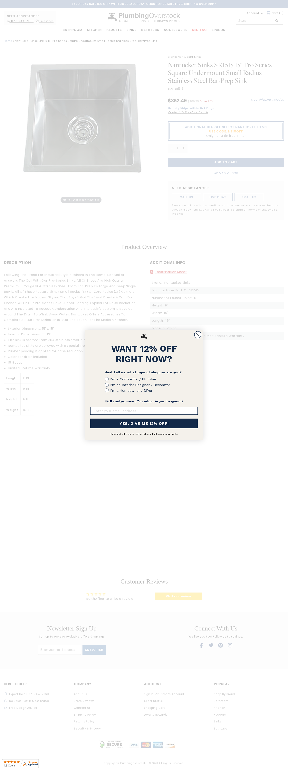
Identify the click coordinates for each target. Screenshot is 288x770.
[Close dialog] (197, 334)
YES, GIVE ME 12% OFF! (144, 423)
